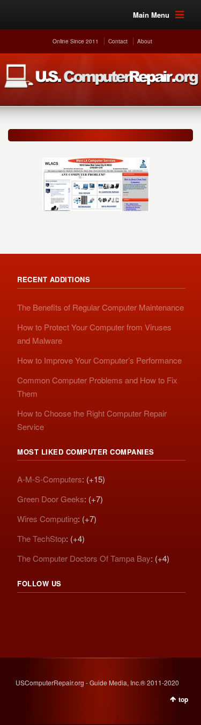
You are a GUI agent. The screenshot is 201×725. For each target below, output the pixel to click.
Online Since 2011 (76, 41)
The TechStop (41, 538)
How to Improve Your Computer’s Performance (99, 360)
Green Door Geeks (50, 498)
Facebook (72, 613)
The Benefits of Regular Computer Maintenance (100, 307)
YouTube (96, 613)
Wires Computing (47, 518)
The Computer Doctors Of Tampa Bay (84, 558)
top (183, 699)
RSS (25, 613)
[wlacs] (96, 179)
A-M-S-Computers (49, 479)
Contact (118, 41)
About (144, 41)
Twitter (49, 613)
